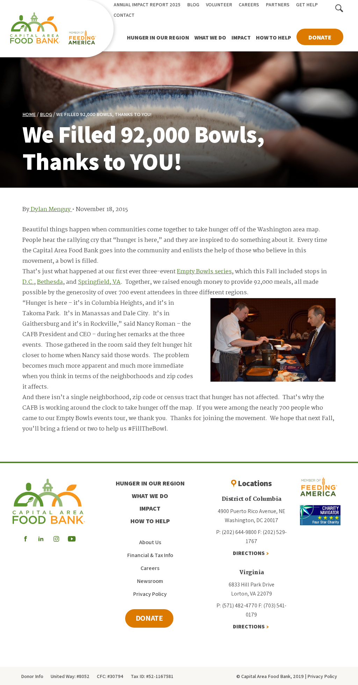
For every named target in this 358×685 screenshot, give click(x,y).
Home (29, 114)
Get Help (307, 4)
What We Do (210, 37)
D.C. (28, 282)
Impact (241, 37)
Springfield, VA (99, 282)
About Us (150, 542)
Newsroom (150, 581)
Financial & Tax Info (150, 555)
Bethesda (50, 282)
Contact (124, 15)
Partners (277, 4)
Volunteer (219, 4)
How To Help (273, 37)
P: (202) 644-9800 (236, 532)
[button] (339, 8)
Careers (249, 4)
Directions (249, 553)
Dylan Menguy (50, 209)
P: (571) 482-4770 (236, 605)
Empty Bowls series (204, 271)
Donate (319, 37)
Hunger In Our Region (158, 37)
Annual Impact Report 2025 (147, 4)
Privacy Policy (150, 594)
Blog (193, 4)
